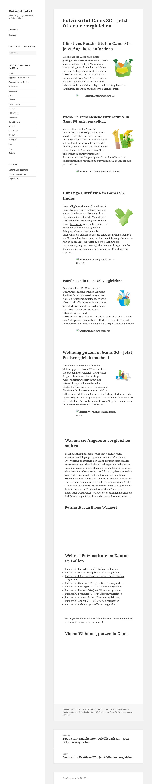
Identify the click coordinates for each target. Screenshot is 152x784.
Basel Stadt (13, 86)
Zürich (12, 153)
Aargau (12, 73)
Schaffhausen (14, 122)
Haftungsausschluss (17, 174)
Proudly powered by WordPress (76, 778)
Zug (10, 148)
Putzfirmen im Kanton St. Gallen (81, 404)
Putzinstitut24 (20, 11)
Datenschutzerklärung (18, 170)
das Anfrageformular (74, 81)
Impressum (13, 178)
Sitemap (12, 35)
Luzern (12, 108)
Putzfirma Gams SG (121, 709)
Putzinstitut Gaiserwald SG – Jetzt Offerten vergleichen (94, 583)
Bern (11, 95)
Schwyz (12, 126)
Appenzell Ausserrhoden (19, 77)
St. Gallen (13, 135)
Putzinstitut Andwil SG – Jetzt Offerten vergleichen (92, 600)
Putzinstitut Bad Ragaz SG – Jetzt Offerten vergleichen (93, 586)
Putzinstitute (69, 157)
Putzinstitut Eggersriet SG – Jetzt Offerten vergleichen (93, 593)
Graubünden (14, 104)
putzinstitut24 (90, 709)
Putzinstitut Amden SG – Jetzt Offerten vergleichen (92, 597)
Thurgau (12, 139)
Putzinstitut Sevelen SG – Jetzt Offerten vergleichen (92, 572)
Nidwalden (13, 113)
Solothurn (13, 130)
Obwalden (13, 117)
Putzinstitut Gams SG (89, 712)
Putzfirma (91, 206)
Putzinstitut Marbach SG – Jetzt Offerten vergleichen (93, 590)
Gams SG (95, 60)
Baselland (13, 91)
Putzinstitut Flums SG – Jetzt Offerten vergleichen (91, 568)
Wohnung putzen (72, 369)
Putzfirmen (79, 298)
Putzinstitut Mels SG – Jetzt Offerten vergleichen (90, 604)
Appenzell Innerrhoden (19, 82)
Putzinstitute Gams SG (108, 712)
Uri (10, 144)
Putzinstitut (76, 224)
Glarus (12, 100)
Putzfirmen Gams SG (71, 712)
